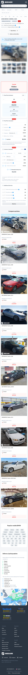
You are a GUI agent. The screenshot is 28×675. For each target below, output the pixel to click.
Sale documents (5, 648)
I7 (13, 536)
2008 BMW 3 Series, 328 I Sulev (9, 478)
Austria (5, 562)
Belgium (6, 564)
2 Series (12, 529)
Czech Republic (7, 566)
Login (15, 642)
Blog (3, 628)
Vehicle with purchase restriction (12, 189)
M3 (11, 538)
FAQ (3, 640)
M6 (23, 538)
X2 (16, 540)
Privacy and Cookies (16, 673)
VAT (4, 159)
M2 (7, 538)
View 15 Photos (7, 59)
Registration (16, 644)
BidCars (3, 9)
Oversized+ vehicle (9, 198)
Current (3, 5)
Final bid (14, 102)
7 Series (4, 534)
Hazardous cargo (9, 192)
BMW (16, 9)
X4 (24, 540)
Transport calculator (6, 650)
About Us (4, 630)
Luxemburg (6, 570)
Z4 (12, 545)
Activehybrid (17, 534)
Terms (9, 673)
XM (20, 543)
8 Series (10, 534)
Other (8, 540)
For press (4, 632)
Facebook (6, 657)
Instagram (13, 657)
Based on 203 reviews (7, 619)
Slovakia (6, 573)
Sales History (14, 30)
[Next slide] (24, 52)
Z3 (24, 543)
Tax (4, 156)
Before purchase (5, 642)
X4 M (5, 543)
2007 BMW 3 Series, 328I (7, 447)
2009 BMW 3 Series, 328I (7, 325)
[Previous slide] (3, 52)
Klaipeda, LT (7, 583)
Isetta (24, 536)
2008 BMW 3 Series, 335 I (7, 417)
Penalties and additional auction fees (8, 144)
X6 (12, 543)
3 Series (22, 9)
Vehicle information (20, 78)
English (19, 669)
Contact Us (4, 634)
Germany (6, 569)
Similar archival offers (14, 34)
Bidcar (15, 634)
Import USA (16, 636)
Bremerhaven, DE (8, 580)
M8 (4, 540)
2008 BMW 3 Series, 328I (7, 234)
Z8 (15, 545)
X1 (12, 540)
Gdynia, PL (6, 582)
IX (20, 536)
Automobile (9, 9)
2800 (22, 529)
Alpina (23, 534)
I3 (3, 536)
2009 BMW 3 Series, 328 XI (8, 508)
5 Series (16, 532)
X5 (8, 543)
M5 (19, 538)
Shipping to (6, 133)
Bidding (8, 78)
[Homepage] (7, 2)
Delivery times (5, 646)
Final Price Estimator (8, 95)
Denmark (6, 567)
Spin (14, 59)
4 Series (11, 532)
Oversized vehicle (9, 195)
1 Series (6, 529)
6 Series (22, 532)
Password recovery (18, 646)
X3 (20, 540)
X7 (16, 543)
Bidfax (15, 632)
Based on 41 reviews (7, 612)
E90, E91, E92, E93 (5, 12)
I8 (16, 536)
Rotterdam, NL (7, 578)
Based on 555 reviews (21, 612)
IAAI (19, 21)
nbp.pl (16, 180)
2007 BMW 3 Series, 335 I (7, 295)
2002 (17, 529)
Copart (15, 630)
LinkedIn (20, 657)
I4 (6, 536)
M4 (15, 538)
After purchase (5, 644)
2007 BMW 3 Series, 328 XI (8, 386)
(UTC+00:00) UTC (10, 669)
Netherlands (7, 572)
